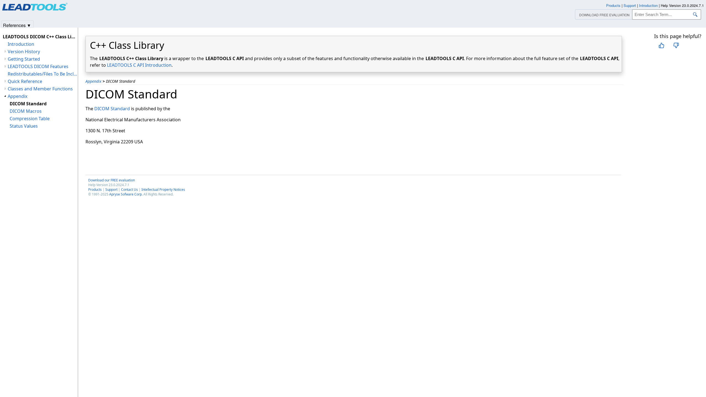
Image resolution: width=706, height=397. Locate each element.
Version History (24, 52)
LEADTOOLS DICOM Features (38, 66)
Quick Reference (25, 81)
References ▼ (17, 25)
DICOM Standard (112, 109)
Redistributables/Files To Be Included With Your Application (42, 74)
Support (111, 189)
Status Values (24, 126)
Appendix (93, 81)
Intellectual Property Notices (163, 189)
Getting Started (24, 59)
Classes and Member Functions (40, 89)
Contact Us (129, 189)
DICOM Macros (26, 111)
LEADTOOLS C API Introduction (139, 65)
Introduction (21, 44)
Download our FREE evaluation (111, 180)
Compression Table (30, 119)
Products (95, 189)
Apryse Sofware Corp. (126, 194)
